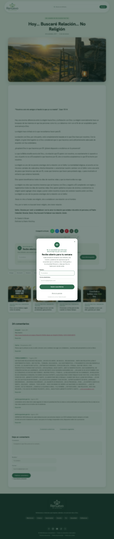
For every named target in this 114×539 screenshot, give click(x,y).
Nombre (42, 269)
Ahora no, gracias (57, 293)
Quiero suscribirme (57, 287)
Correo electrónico (45, 277)
